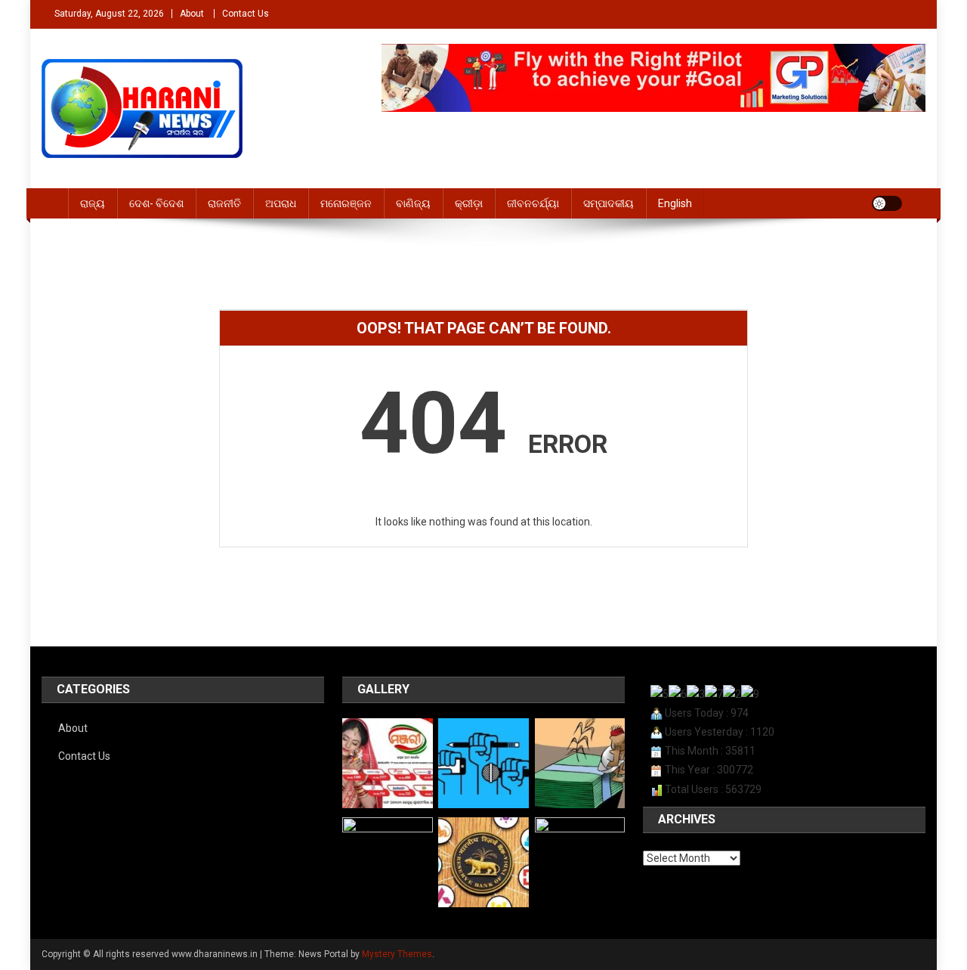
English (675, 203)
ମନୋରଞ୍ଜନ (346, 203)
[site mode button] (887, 203)
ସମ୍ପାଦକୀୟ (608, 203)
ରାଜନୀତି (224, 203)
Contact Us (245, 13)
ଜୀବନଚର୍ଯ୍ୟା (533, 203)
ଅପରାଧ (280, 203)
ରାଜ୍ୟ (92, 203)
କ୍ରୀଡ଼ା (469, 203)
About (192, 13)
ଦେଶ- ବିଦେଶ (156, 203)
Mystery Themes (397, 954)
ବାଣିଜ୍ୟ (413, 203)
